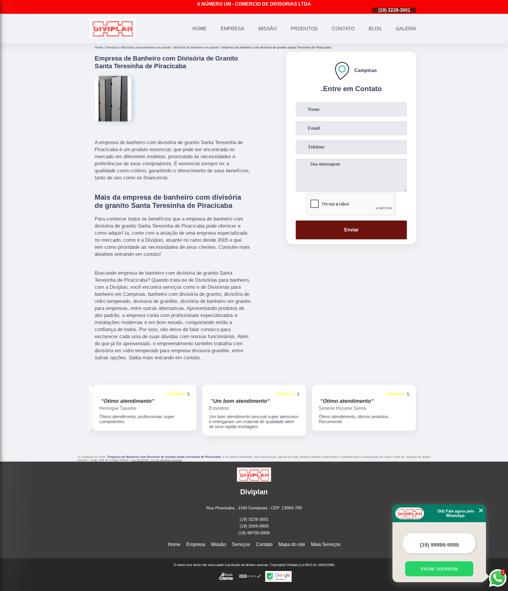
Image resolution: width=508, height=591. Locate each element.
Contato (343, 28)
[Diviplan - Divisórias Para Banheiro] (112, 36)
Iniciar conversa (439, 569)
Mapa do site (291, 544)
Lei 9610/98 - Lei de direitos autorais (157, 460)
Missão (267, 28)
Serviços (241, 544)
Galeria (406, 28)
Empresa (232, 28)
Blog (375, 28)
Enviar (351, 229)
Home (200, 28)
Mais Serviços (325, 544)
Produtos (304, 28)
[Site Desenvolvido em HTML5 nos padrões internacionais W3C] (250, 576)
